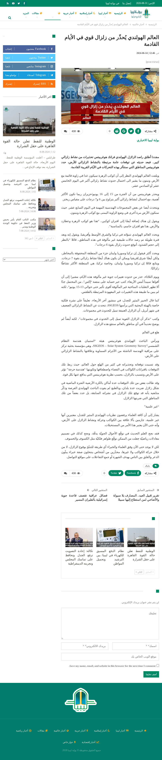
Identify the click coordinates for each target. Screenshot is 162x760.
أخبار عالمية (51, 13)
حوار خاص (68, 742)
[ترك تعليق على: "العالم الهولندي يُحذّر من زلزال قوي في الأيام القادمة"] (65, 131)
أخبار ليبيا (103, 13)
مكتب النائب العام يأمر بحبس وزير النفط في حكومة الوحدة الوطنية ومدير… (19, 223)
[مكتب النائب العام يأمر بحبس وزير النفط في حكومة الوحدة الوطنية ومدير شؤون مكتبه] (46, 224)
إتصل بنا (126, 3)
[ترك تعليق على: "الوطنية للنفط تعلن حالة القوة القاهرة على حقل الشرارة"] (4, 153)
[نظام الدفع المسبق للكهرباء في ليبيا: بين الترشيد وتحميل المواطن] (110, 537)
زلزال (147, 466)
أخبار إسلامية (86, 13)
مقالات (35, 13)
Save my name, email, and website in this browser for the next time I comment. (112, 665)
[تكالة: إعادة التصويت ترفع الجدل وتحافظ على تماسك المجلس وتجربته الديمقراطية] (79, 537)
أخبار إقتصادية (88, 742)
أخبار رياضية (22, 730)
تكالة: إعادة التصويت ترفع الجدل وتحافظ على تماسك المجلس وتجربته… (19, 204)
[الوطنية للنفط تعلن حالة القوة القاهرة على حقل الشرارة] (141, 537)
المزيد (26, 13)
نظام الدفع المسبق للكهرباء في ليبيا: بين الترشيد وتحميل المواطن (19, 184)
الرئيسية (118, 13)
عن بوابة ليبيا (113, 3)
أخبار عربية (68, 13)
